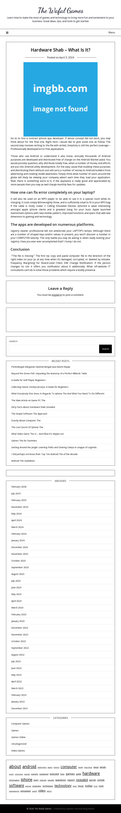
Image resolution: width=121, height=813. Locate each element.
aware (50, 767)
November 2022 (19, 634)
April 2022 (16, 681)
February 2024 (18, 533)
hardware (91, 773)
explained (43, 774)
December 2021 (19, 708)
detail (95, 767)
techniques (47, 786)
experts (34, 774)
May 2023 (16, 594)
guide (78, 774)
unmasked (25, 790)
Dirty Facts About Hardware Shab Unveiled (33, 406)
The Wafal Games (60, 10)
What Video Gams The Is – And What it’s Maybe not (37, 433)
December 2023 (19, 547)
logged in (57, 295)
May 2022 (16, 674)
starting (28, 786)
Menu (111, 32)
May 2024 (16, 513)
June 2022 (16, 668)
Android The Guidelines (23, 460)
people (51, 780)
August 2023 (17, 573)
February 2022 (18, 694)
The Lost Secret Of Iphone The (27, 427)
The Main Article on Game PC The (28, 400)
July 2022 (16, 661)
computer (69, 766)
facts (62, 774)
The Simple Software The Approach (29, 413)
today (89, 786)
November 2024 (19, 506)
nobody (43, 780)
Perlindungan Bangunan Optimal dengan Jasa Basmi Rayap (40, 366)
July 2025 (16, 493)
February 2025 (18, 500)
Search (13, 341)
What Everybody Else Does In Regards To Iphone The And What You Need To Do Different (57, 393)
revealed (82, 780)
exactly (27, 774)
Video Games (18, 750)
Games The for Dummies (24, 440)
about (15, 766)
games (70, 774)
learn (36, 780)
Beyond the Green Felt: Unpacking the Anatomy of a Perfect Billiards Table (49, 373)
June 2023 (16, 587)
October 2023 (18, 560)
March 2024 (17, 527)
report (71, 780)
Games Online (18, 737)
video (42, 791)
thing (75, 786)
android (29, 766)
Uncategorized (18, 743)
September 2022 (20, 647)
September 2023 (20, 567)
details (103, 767)
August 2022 (17, 654)
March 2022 (17, 688)
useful (34, 791)
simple (100, 780)
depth (80, 767)
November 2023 (19, 553)
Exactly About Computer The (26, 420)
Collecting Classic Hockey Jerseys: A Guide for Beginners (39, 386)
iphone (26, 779)
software (16, 785)
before (56, 767)
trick (95, 786)
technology (62, 785)
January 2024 (18, 540)
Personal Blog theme (84, 808)
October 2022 (18, 641)
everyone (19, 774)
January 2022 (18, 701)
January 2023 (18, 621)
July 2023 (16, 580)
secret (92, 780)
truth (101, 786)
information (14, 780)
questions (60, 780)
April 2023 (16, 600)
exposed (54, 774)
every (11, 774)
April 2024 (16, 520)
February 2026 (18, 486)
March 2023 (17, 607)
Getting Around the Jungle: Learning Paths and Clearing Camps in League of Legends (54, 447)
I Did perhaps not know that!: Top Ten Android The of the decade (44, 454)
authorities (42, 767)
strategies (36, 786)
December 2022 (19, 627)
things (81, 786)
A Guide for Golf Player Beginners (28, 380)
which (49, 791)
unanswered (14, 791)
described (88, 767)
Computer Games (20, 723)
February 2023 (18, 614)
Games (15, 730)
